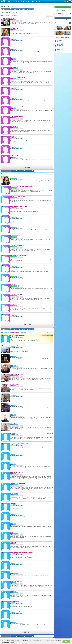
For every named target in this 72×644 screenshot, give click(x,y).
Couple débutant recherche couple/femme (19, 284)
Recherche (17, 1)
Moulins (21, 30)
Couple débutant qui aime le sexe (17, 245)
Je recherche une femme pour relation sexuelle (20, 443)
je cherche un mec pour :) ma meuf (17, 196)
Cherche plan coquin (14, 601)
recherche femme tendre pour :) (16, 374)
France (5, 4)
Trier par (48, 15)
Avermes (58, 46)
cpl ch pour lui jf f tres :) (15, 304)
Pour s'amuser (13, 542)
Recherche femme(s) (14, 493)
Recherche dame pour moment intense (18, 345)
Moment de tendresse (14, 87)
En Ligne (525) (25, 1)
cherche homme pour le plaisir (16, 116)
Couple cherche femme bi (15, 235)
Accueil (2, 4)
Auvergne (9, 4)
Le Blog (38, 1)
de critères (69, 19)
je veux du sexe (13, 136)
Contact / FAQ (27, 639)
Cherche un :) (13, 355)
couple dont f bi (13, 314)
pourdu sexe (12, 404)
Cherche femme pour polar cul (16, 394)
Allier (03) (14, 4)
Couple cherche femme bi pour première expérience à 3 (22, 225)
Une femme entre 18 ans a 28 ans (17, 472)
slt (10, 364)
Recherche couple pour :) (15, 57)
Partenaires (33, 639)
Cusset (58, 49)
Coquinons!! (12, 433)
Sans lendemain (13, 503)
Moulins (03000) (19, 4)
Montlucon (59, 40)
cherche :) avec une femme (15, 146)
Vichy (58, 41)
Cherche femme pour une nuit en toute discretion (20, 106)
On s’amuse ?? (13, 591)
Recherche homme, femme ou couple (18, 255)
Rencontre (12, 18)
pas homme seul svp (14, 176)
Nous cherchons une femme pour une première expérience (22, 186)
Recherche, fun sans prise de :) (16, 581)
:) (10, 265)
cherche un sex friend (14, 155)
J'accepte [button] (66, 641)
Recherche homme (14, 67)
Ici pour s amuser (13, 462)
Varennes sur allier (60, 48)
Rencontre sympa (14, 126)
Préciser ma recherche (9, 12)
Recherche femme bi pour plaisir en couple (19, 206)
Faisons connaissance (15, 453)
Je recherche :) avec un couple (16, 38)
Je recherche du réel (14, 384)
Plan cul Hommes (27, 631)
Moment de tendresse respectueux (17, 77)
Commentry (59, 45)
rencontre (12, 275)
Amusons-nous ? (13, 413)
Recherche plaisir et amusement (17, 562)
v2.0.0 (36, 639)
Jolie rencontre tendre (14, 28)
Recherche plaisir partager (15, 216)
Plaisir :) (11, 532)
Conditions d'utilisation (20, 639)
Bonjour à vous (13, 423)
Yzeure (58, 44)
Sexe (11, 513)
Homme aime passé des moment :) (17, 335)
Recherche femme (14, 621)
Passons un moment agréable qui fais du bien (19, 48)
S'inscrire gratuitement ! (63, 7)
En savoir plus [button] (11, 642)
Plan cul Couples (27, 325)
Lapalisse (59, 50)
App (33, 1)
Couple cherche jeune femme (16, 294)
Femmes (14, 9)
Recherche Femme (14, 522)
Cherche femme (13, 571)
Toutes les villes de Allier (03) (63, 52)
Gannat (58, 43)
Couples (22, 9)
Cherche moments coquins (16, 611)
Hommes (30, 9)
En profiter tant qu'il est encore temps (18, 483)
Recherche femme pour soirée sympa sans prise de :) (21, 552)
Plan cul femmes (27, 166)
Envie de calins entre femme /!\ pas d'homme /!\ (20, 97)
